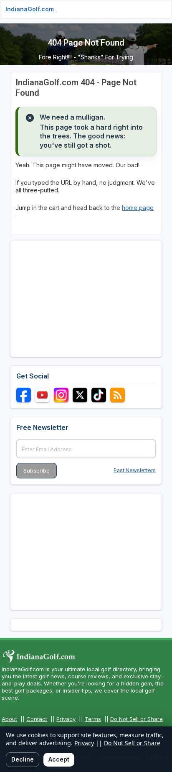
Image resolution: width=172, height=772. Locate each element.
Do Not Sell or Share (136, 719)
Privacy (66, 719)
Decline (22, 759)
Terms (93, 719)
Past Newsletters (135, 470)
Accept (58, 759)
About (9, 719)
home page (138, 207)
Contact (36, 719)
